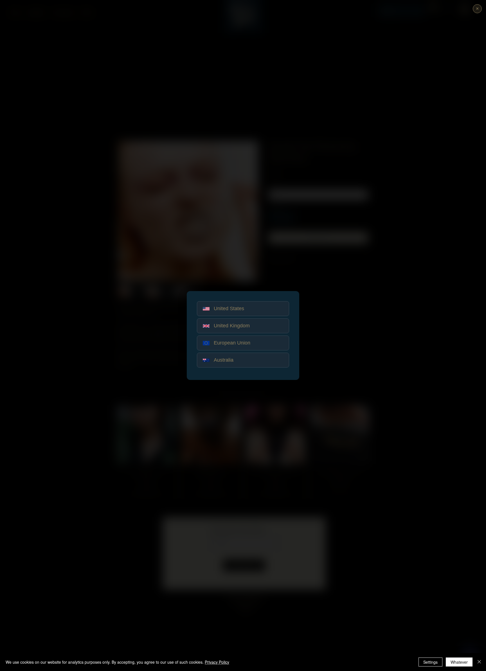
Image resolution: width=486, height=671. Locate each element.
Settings (430, 662)
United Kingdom (232, 325)
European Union (232, 343)
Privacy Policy (217, 662)
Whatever (459, 662)
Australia (223, 360)
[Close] (479, 662)
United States (229, 308)
